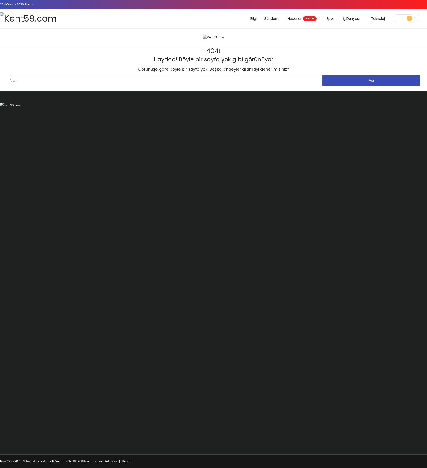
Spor (330, 18)
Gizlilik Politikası (78, 461)
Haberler (301, 18)
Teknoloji (378, 18)
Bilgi (253, 18)
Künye (56, 461)
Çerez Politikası (106, 461)
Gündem (271, 18)
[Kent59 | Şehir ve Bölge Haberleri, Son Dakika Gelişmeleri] (28, 18)
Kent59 (5, 461)
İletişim (127, 461)
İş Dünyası (351, 18)
